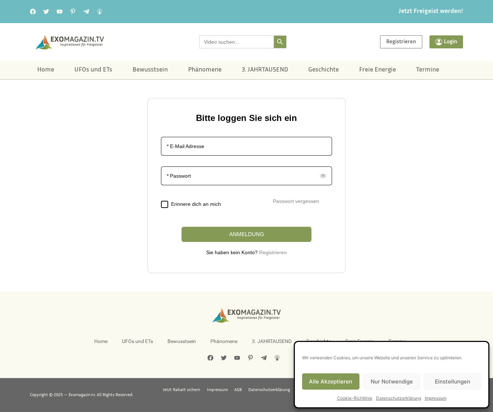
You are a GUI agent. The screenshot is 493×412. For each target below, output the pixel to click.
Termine (427, 70)
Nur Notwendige (392, 381)
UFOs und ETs (93, 70)
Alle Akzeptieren (330, 381)
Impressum (435, 398)
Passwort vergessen (296, 201)
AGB (238, 390)
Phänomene (205, 70)
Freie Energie (377, 70)
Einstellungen (452, 381)
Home (45, 70)
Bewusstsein (150, 70)
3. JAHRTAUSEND (265, 70)
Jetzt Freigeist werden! (430, 11)
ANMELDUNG (246, 234)
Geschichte (323, 70)
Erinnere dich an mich (196, 204)
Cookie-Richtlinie (354, 398)
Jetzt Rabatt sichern (181, 390)
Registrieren (273, 252)
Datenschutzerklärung (398, 398)
